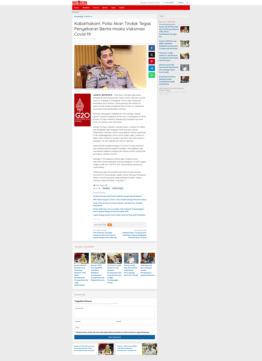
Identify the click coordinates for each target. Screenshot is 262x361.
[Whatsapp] (152, 75)
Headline (106, 188)
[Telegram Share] (152, 68)
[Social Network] (187, 2)
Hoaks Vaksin (117, 188)
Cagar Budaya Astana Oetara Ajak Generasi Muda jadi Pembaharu (119, 215)
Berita (183, 92)
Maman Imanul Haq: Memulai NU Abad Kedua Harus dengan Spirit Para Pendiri (131, 270)
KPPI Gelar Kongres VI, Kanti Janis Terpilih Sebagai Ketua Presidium (119, 200)
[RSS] (109, 224)
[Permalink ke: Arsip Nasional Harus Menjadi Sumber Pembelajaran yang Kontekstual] (148, 258)
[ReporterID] (79, 3)
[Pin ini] (152, 61)
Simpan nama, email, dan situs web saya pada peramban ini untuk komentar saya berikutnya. (113, 332)
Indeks (167, 94)
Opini (161, 94)
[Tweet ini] (152, 55)
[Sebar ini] (152, 48)
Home (162, 92)
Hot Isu (176, 92)
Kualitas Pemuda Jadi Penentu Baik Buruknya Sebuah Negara (117, 196)
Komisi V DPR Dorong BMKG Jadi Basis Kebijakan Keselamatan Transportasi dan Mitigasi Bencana (97, 272)
